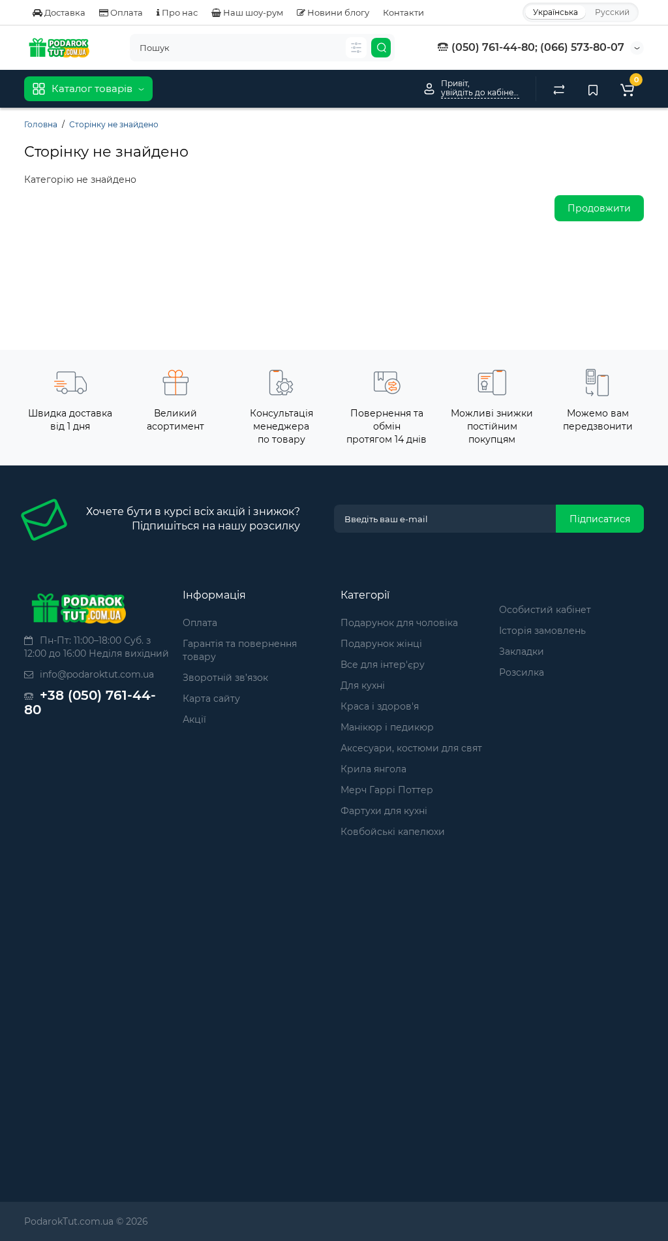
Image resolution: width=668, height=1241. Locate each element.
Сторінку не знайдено (114, 124)
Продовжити (599, 208)
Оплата (125, 12)
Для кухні (363, 685)
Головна (40, 124)
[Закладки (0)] (593, 89)
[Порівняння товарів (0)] (559, 89)
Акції (194, 719)
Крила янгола (373, 769)
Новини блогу (337, 12)
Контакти (403, 12)
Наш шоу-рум (252, 12)
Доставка (63, 12)
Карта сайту (211, 698)
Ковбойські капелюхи (393, 832)
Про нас (179, 12)
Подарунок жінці (381, 644)
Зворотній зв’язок (225, 677)
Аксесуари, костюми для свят (411, 748)
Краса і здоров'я (380, 706)
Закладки (521, 651)
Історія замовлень (542, 630)
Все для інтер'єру (383, 664)
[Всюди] (356, 47)
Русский (612, 12)
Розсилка (521, 672)
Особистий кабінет (545, 610)
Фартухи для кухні (384, 811)
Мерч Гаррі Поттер (387, 790)
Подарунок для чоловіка (399, 623)
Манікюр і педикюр (387, 727)
